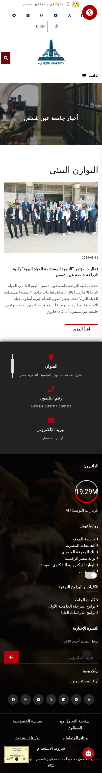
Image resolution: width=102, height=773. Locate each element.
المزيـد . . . (87, 571)
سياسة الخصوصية (27, 721)
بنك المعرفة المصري (79, 552)
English (41, 26)
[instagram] (41, 15)
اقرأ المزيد (81, 329)
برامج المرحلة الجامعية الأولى (72, 606)
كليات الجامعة (84, 599)
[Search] (5, 58)
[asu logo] (51, 50)
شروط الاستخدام (51, 748)
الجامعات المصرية (81, 545)
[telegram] (14, 15)
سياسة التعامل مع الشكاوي (74, 724)
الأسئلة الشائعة (27, 738)
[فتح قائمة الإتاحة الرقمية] (89, 12)
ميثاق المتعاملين (74, 738)
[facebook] (82, 15)
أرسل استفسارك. (51, 438)
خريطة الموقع (84, 539)
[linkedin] (28, 15)
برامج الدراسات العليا (78, 612)
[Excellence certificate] (16, 754)
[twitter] (69, 15)
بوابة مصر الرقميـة (80, 558)
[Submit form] (11, 657)
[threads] (56, 26)
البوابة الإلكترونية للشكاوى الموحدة (67, 564)
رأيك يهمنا (90, 670)
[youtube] (55, 15)
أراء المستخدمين (84, 681)
